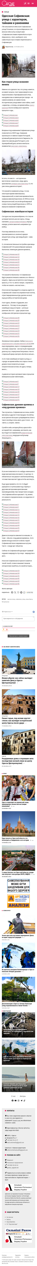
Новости (4, 756)
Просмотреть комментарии (18, 636)
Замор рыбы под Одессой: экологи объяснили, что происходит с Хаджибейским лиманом (18, 1031)
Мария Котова (9, 47)
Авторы (23, 1096)
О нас (13, 1096)
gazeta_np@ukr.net (12, 1168)
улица (23, 599)
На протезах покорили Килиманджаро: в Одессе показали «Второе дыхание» (18, 971)
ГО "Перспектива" (12, 1224)
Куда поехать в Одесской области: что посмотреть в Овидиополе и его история (15, 839)
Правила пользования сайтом (29, 1256)
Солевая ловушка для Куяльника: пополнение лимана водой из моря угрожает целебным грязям (15, 1086)
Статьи (6, 12)
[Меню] (28, 3)
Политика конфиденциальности (7, 1256)
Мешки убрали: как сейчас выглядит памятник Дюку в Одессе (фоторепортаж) (17, 680)
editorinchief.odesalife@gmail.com (17, 1150)
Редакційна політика (18, 1256)
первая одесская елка (20, 184)
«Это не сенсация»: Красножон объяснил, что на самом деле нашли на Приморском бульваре (18, 1058)
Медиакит (10, 1160)
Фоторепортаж (5, 602)
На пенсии (10, 1217)
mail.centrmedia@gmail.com (15, 1142)
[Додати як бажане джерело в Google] (29, 592)
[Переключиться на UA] (32, 3)
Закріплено (25, 3)
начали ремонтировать (17, 222)
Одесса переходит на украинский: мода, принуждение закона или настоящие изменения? (15, 804)
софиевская (18, 599)
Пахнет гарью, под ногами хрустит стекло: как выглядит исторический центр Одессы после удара (17, 720)
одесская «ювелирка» (19, 146)
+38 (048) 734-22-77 (12, 1140)
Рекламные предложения (15, 1163)
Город (3, 675)
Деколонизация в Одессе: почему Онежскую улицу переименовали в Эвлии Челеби (17, 1005)
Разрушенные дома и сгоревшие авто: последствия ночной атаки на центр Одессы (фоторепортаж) (18, 761)
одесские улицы (11, 599)
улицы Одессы (29, 599)
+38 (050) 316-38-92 (12, 1165)
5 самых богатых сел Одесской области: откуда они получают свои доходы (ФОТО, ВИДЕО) (18, 873)
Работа (9, 1219)
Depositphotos (11, 1222)
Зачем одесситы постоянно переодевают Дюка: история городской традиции (18, 936)
